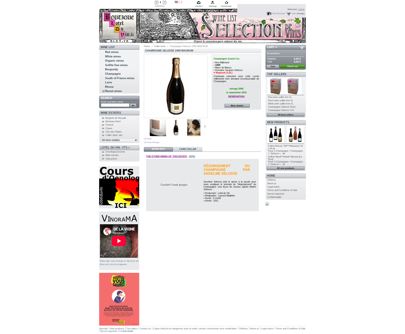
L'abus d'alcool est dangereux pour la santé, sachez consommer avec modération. (195, 328)
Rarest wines (113, 91)
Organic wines (114, 60)
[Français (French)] (180, 2)
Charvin (109, 124)
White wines (113, 56)
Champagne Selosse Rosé (282, 106)
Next (205, 126)
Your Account (278, 13)
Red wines (112, 52)
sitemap (213, 6)
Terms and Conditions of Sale (282, 190)
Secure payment (275, 193)
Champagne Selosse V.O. (281, 110)
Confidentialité (274, 197)
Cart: (294, 13)
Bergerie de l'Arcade (115, 118)
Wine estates (111, 112)
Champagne (113, 73)
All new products (285, 168)
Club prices (111, 158)
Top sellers (276, 74)
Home (147, 46)
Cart (270, 47)
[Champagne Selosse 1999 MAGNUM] (158, 135)
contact (198, 6)
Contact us (145, 328)
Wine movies (112, 155)
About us (271, 183)
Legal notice (273, 186)
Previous (148, 126)
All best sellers (285, 115)
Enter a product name (112, 101)
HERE (192, 156)
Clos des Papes (113, 131)
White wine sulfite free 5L (280, 103)
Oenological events (115, 151)
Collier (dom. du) (113, 135)
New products (278, 122)
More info (158, 149)
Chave (108, 128)
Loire (108, 82)
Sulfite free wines (116, 65)
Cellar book (160, 46)
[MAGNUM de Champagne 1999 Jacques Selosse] (175, 135)
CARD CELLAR (187, 149)
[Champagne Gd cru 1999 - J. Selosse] (193, 135)
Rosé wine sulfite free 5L (280, 100)
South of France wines (119, 78)
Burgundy (111, 69)
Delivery (271, 179)
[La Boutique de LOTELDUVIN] (127, 22)
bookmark (226, 6)
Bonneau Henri (113, 121)
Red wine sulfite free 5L (280, 97)
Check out (292, 66)
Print (149, 139)
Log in (301, 9)
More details (237, 105)
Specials (103, 328)
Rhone (109, 86)
